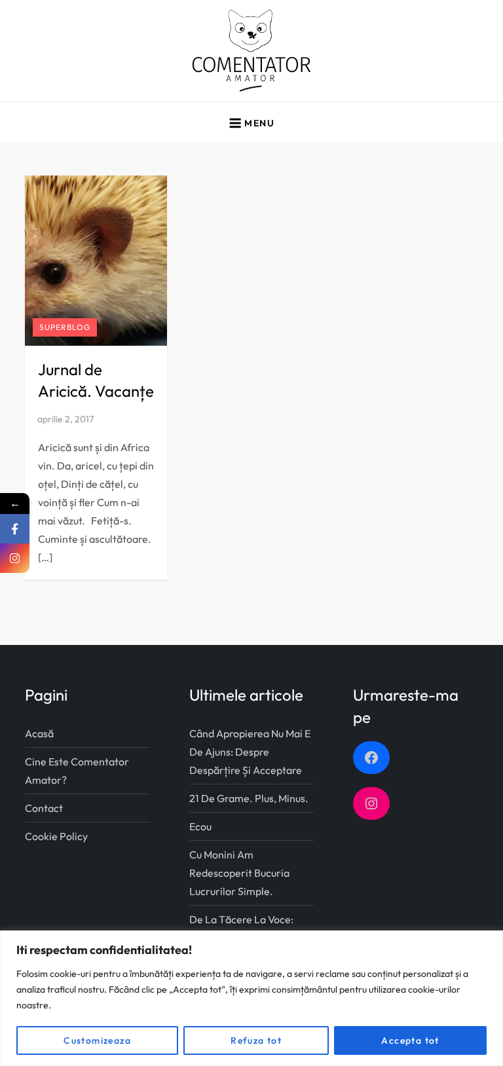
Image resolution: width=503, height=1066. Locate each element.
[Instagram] (14, 558)
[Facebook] (14, 528)
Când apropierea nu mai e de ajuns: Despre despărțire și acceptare (249, 752)
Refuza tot (256, 1040)
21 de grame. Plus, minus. (248, 798)
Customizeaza (97, 1040)
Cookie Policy (56, 836)
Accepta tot (410, 1040)
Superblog (64, 327)
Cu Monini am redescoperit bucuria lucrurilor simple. (239, 873)
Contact (44, 808)
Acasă (39, 733)
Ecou (200, 826)
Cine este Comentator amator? (77, 770)
